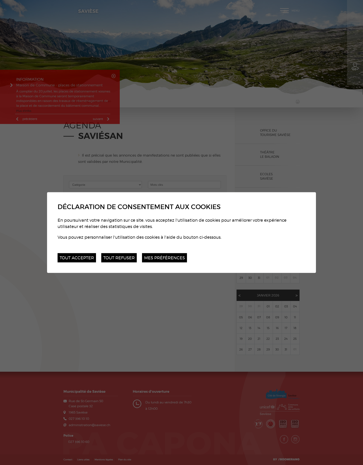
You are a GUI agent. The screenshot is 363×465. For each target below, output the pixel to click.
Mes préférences (164, 257)
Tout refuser (119, 257)
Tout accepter (77, 257)
